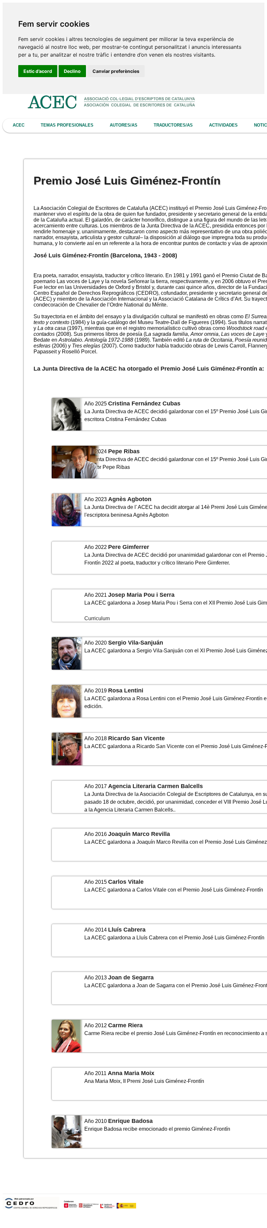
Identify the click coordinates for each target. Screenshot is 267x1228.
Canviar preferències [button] (115, 71)
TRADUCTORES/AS (173, 125)
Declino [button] (72, 71)
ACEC (18, 125)
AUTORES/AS (123, 125)
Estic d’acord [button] (37, 71)
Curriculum (97, 618)
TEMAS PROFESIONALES (67, 125)
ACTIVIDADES (223, 125)
